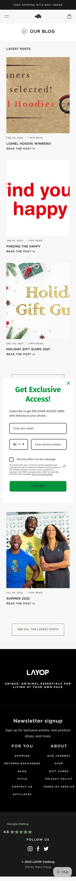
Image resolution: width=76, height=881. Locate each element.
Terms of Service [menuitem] (59, 786)
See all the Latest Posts (38, 629)
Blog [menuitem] (22, 771)
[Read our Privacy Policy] (64, 466)
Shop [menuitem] (59, 763)
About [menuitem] (59, 746)
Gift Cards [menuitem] (59, 771)
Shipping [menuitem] (22, 755)
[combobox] (18, 444)
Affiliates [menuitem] (22, 794)
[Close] (68, 383)
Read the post (18, 148)
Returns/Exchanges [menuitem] (22, 763)
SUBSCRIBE (38, 486)
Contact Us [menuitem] (22, 786)
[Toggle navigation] (6, 16)
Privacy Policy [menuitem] (59, 778)
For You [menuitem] (22, 746)
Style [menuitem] (22, 778)
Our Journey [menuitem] (59, 755)
